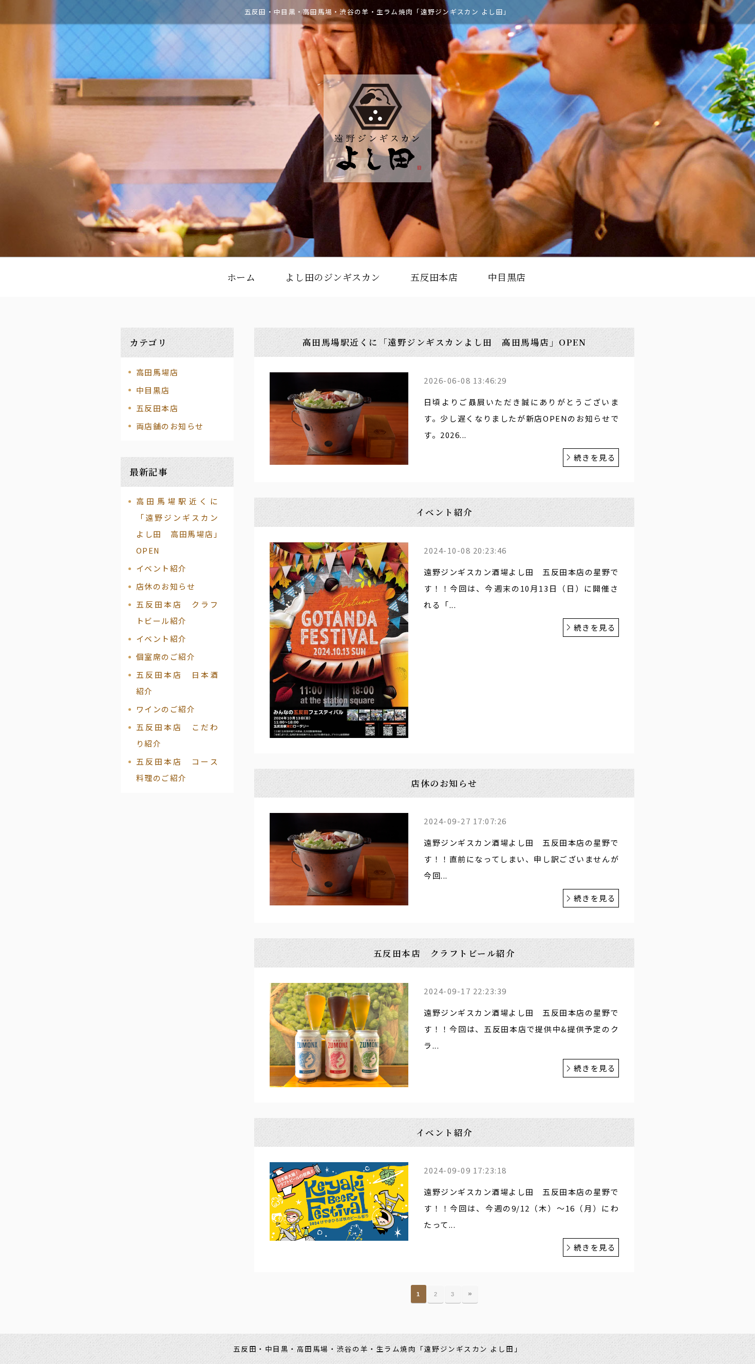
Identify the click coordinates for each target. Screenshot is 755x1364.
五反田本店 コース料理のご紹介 (177, 769)
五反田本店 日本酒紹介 (177, 682)
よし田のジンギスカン (332, 276)
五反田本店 (157, 408)
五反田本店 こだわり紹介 (177, 735)
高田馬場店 (157, 372)
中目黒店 (153, 390)
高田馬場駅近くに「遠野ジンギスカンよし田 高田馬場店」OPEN (177, 526)
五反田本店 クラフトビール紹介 (177, 612)
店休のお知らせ (166, 586)
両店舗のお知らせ (170, 426)
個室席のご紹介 (166, 656)
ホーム (241, 276)
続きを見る (595, 457)
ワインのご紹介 (166, 709)
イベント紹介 (161, 568)
